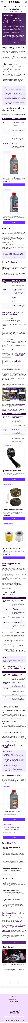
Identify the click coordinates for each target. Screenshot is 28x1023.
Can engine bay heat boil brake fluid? (13, 868)
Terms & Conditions (14, 999)
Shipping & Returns (14, 1001)
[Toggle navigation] (3, 2)
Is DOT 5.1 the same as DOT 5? (11, 859)
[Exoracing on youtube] (17, 1005)
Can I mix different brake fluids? (11, 890)
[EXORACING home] (14, 2)
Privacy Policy (14, 996)
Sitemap (22, 1020)
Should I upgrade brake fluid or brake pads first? (13, 879)
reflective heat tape (11, 927)
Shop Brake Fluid (14, 42)
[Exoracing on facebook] (11, 1005)
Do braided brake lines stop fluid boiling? (11, 900)
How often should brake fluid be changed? (11, 848)
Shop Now (14, 184)
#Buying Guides (14, 977)
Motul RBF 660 (20, 921)
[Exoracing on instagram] (14, 1005)
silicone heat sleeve (13, 926)
